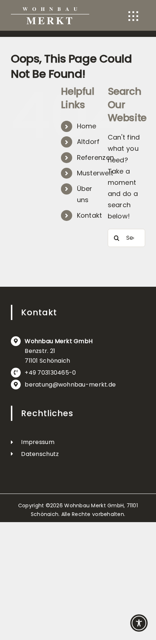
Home (87, 126)
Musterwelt (95, 173)
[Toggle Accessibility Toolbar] (139, 623)
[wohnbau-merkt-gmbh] (50, 10)
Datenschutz (40, 454)
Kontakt (89, 215)
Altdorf (88, 141)
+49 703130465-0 (50, 372)
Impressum (37, 442)
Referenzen (95, 157)
